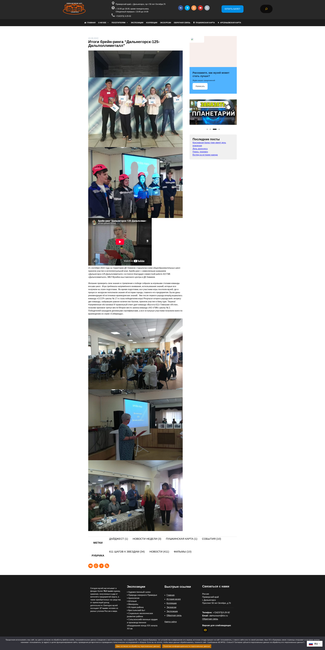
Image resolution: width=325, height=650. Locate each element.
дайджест (118, 539)
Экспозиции (172, 611)
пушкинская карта (181, 539)
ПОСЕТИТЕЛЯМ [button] (118, 23)
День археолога (200, 149)
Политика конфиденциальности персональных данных (186, 646)
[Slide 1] (207, 129)
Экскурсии (171, 607)
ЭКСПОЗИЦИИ (137, 23)
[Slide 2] (210, 129)
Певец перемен (200, 152)
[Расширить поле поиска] (266, 9)
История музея (174, 599)
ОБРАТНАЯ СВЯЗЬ (182, 23)
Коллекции (172, 603)
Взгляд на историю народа (205, 155)
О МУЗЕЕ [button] (102, 23)
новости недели (147, 539)
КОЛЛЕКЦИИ (151, 23)
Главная (170, 595)
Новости (159, 551)
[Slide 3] (213, 129)
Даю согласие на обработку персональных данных (138, 646)
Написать (200, 86)
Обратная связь (174, 615)
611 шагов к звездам (127, 551)
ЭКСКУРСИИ (165, 23)
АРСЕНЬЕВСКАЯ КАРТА (230, 23)
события (211, 539)
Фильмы (182, 551)
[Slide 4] (218, 129)
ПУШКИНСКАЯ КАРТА (205, 23)
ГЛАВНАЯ (91, 23)
